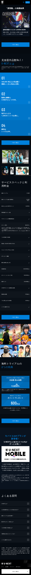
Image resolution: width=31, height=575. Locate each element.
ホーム (3, 566)
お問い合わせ (18, 566)
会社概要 (6, 566)
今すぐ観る (15, 44)
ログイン (27, 2)
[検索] (23, 2)
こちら (23, 230)
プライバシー (12, 566)
